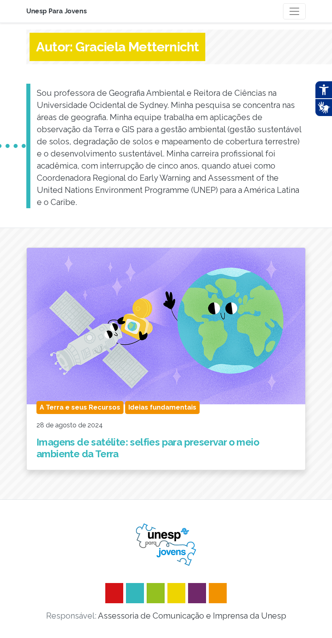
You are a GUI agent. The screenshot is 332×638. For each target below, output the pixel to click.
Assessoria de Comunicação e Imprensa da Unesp (192, 616)
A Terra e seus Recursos (80, 407)
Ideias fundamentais (162, 407)
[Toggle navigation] (294, 11)
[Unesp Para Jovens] (166, 544)
